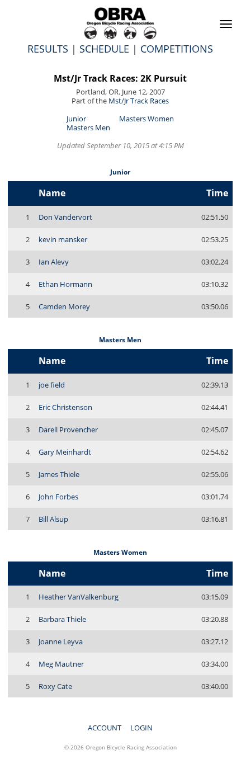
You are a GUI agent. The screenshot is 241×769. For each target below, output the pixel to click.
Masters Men (88, 127)
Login (141, 727)
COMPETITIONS (176, 48)
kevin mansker (63, 239)
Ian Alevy (54, 262)
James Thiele (59, 474)
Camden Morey (64, 306)
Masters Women (146, 119)
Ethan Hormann (65, 284)
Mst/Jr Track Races (138, 101)
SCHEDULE (104, 48)
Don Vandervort (65, 217)
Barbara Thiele (62, 619)
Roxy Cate (55, 686)
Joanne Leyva (61, 641)
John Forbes (58, 497)
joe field (52, 385)
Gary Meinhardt (65, 452)
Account (104, 727)
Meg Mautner (61, 664)
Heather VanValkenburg (79, 597)
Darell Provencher (68, 429)
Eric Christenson (65, 407)
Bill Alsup (53, 519)
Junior (76, 119)
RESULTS (47, 48)
